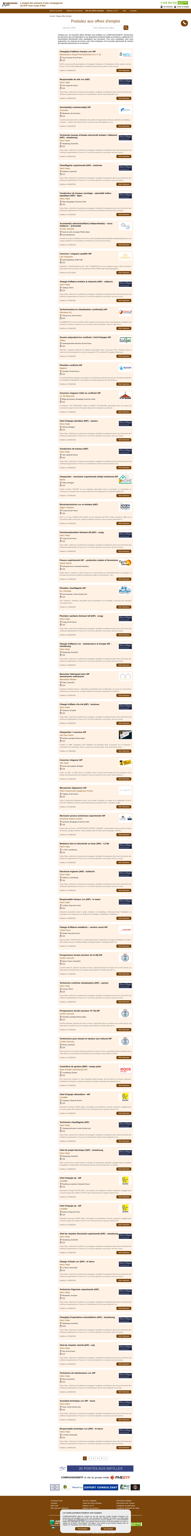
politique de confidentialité (76, 1520)
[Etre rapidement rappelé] (184, 23)
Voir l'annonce (123, 70)
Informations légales (123, 1501)
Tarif (124, 11)
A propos (133, 11)
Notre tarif (54, 1506)
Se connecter (168, 7)
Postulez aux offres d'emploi (95, 21)
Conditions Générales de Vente (127, 1508)
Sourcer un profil (56, 11)
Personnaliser (83, 1529)
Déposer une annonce (75, 11)
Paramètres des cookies (125, 1503)
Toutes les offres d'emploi (92, 1503)
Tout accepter (108, 1529)
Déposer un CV (112, 11)
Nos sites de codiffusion (60, 1508)
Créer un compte (183, 7)
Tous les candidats (89, 1501)
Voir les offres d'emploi (94, 11)
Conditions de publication (125, 1506)
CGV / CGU (124, 1518)
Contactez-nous (56, 1501)
